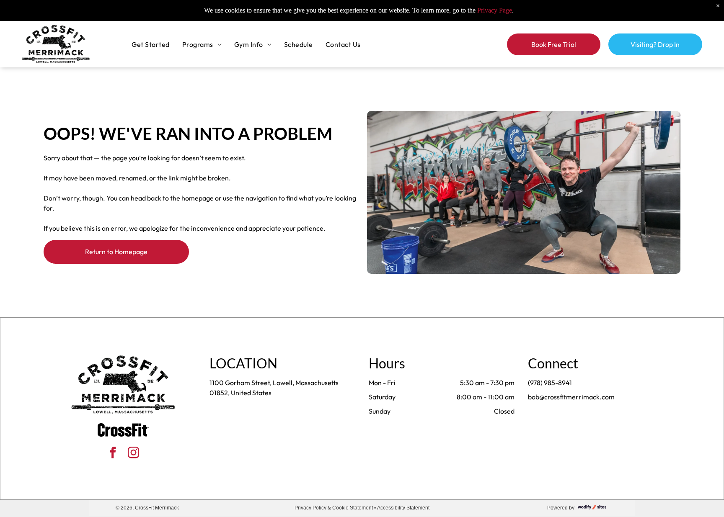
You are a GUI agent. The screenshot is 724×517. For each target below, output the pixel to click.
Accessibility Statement (403, 508)
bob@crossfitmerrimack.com (571, 397)
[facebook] (113, 453)
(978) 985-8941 (550, 382)
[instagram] (133, 453)
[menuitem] (150, 44)
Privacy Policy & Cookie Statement (334, 508)
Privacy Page (494, 10)
